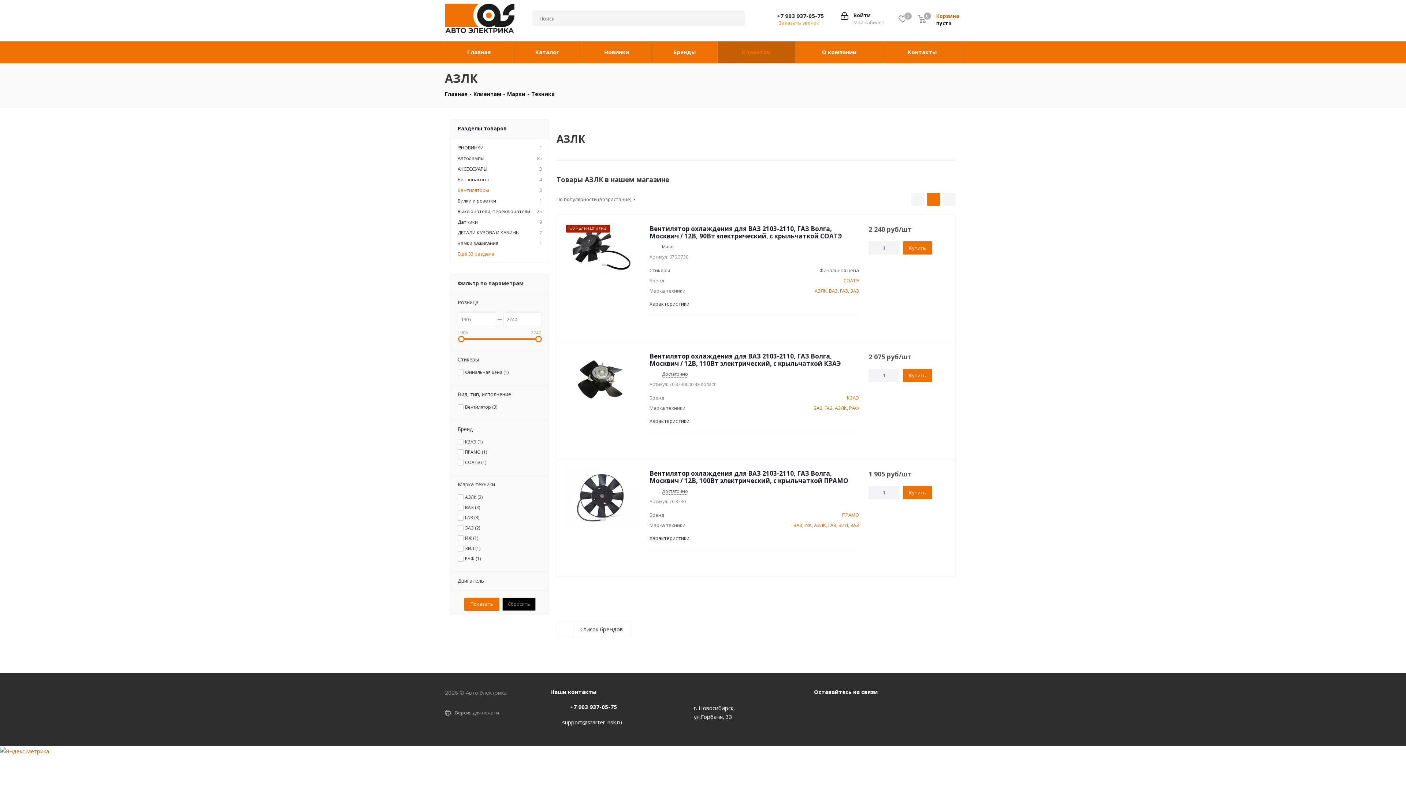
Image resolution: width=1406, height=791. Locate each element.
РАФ (854, 408)
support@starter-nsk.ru (592, 722)
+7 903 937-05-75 (800, 15)
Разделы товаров (482, 128)
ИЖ (808, 525)
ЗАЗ (854, 290)
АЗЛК (821, 290)
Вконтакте (821, 708)
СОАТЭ (851, 280)
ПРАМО (850, 515)
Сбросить (519, 604)
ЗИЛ (843, 525)
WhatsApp (839, 708)
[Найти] (733, 18)
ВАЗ (833, 290)
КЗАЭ (853, 397)
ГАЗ (844, 290)
